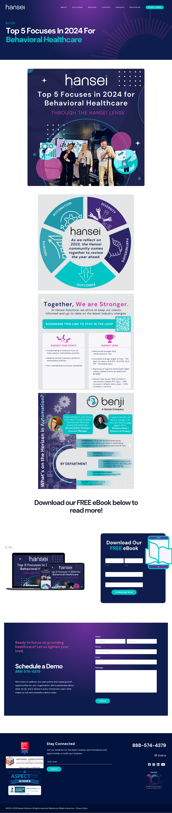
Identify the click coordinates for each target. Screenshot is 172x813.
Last (126, 565)
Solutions (77, 7)
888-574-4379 (27, 671)
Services (92, 7)
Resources (135, 7)
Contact (106, 7)
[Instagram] (153, 764)
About (64, 7)
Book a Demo (154, 7)
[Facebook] (149, 764)
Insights (120, 7)
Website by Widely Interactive (61, 808)
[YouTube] (163, 764)
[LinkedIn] (158, 764)
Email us (162, 755)
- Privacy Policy (81, 808)
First (107, 565)
